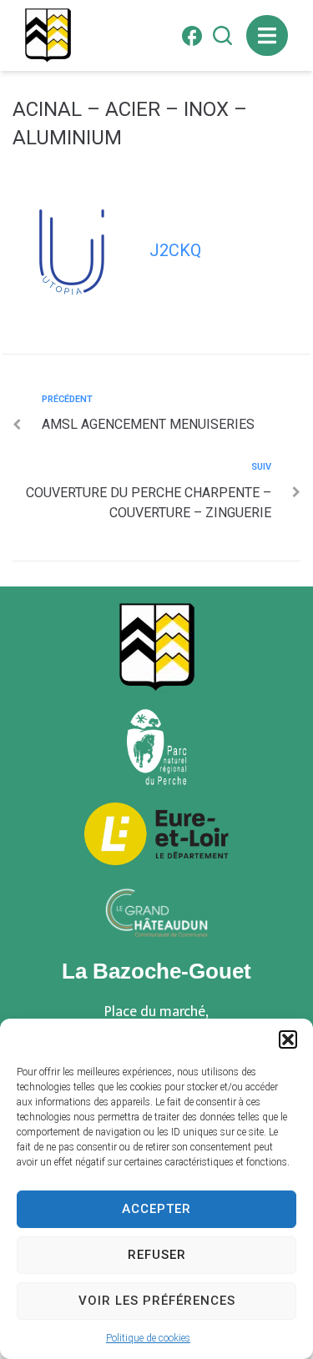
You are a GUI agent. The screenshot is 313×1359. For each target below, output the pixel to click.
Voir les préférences (156, 1300)
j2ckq (175, 250)
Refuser (157, 1254)
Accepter (156, 1208)
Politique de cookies (148, 1338)
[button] (288, 1039)
